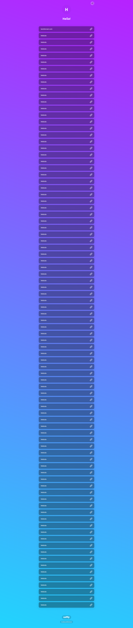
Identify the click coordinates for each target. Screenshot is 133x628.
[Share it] (92, 3)
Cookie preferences (66, 622)
